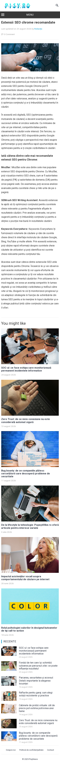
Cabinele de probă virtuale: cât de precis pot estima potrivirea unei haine (37, 708)
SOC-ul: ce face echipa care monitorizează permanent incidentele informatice (26, 369)
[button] (30, 15)
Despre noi (11, 750)
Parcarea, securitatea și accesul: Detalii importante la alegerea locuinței (36, 680)
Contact (50, 750)
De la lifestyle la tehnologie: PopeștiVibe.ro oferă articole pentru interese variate (30, 526)
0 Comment (9, 34)
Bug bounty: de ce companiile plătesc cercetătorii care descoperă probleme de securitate (25, 473)
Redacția (38, 29)
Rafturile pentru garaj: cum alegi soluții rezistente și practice (35, 694)
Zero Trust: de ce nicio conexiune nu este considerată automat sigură (25, 420)
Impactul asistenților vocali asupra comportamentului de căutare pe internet (25, 578)
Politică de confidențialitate (31, 750)
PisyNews (33, 759)
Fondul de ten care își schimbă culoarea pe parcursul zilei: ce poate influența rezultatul (38, 665)
